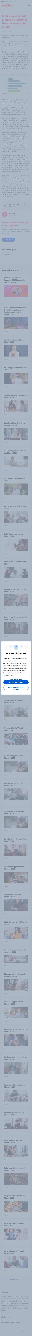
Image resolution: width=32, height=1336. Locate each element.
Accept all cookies (16, 682)
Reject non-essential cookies (16, 688)
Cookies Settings (16, 679)
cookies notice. (9, 675)
